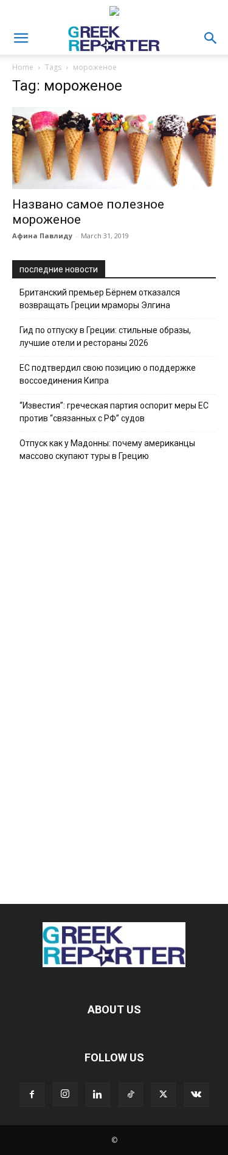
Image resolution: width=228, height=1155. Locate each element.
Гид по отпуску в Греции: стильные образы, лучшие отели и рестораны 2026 (105, 336)
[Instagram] (65, 1094)
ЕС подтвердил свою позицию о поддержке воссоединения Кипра (107, 374)
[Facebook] (32, 1095)
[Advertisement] (114, 679)
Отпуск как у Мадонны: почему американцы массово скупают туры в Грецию (107, 449)
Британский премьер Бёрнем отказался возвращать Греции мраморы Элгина (99, 299)
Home (22, 67)
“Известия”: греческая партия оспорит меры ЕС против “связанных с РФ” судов (114, 412)
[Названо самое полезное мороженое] (114, 148)
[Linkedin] (98, 1095)
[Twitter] (163, 1095)
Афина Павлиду (42, 235)
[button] (20, 38)
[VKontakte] (196, 1095)
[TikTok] (131, 1095)
